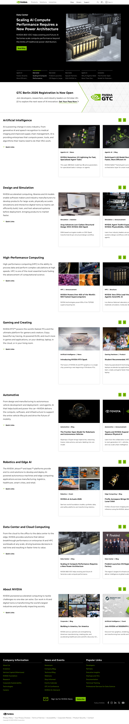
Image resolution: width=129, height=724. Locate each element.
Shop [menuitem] (72, 2)
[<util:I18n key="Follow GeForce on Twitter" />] (119, 703)
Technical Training (93, 683)
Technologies (8, 686)
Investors (6, 669)
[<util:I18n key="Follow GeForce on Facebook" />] (108, 703)
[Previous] (119, 120)
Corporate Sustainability (12, 683)
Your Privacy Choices (22, 718)
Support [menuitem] (86, 2)
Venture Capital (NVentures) (13, 672)
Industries (52, 2)
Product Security (79, 718)
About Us (6, 665)
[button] (102, 3)
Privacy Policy (8, 718)
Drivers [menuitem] (78, 2)
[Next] (124, 120)
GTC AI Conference (52, 686)
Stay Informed (50, 679)
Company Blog (50, 669)
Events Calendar (51, 683)
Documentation (92, 679)
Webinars (48, 676)
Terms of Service (38, 718)
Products (34, 2)
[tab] (24, 75)
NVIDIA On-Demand (52, 690)
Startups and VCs (92, 676)
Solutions (43, 2)
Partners (89, 669)
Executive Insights (93, 672)
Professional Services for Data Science (100, 686)
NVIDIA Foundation (10, 676)
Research (6, 679)
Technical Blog (50, 672)
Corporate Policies (64, 718)
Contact (91, 718)
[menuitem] (34, 2)
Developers (90, 665)
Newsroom (49, 665)
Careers (6, 690)
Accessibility (51, 718)
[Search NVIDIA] (98, 2)
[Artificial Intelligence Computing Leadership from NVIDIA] (22, 2)
